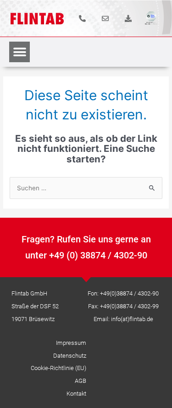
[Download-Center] (128, 18)
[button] (19, 52)
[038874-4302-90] (82, 18)
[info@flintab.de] (105, 18)
